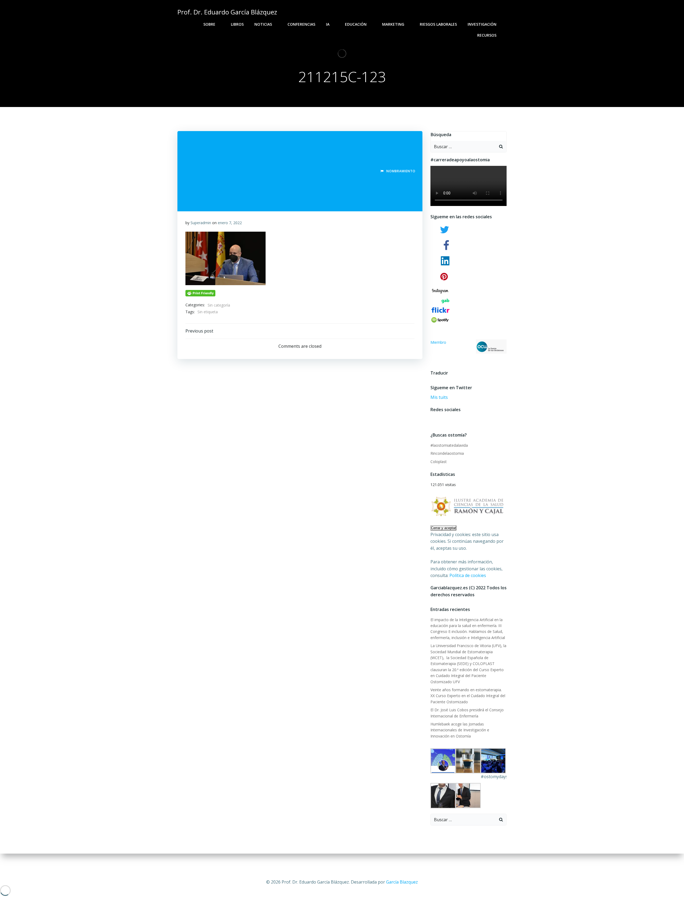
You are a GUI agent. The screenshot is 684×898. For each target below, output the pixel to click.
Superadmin (201, 222)
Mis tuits (439, 397)
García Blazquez (402, 882)
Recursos (486, 35)
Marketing (393, 24)
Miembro (438, 342)
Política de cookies (467, 575)
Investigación (482, 24)
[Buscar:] (463, 146)
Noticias (263, 24)
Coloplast (438, 461)
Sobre (209, 24)
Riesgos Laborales (438, 24)
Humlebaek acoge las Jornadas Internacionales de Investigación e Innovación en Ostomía (459, 730)
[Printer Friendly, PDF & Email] (200, 292)
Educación (356, 24)
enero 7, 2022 (230, 222)
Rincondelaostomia (447, 453)
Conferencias (301, 24)
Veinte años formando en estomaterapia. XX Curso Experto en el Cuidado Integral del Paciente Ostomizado (467, 695)
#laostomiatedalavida (449, 445)
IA (327, 24)
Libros (237, 24)
